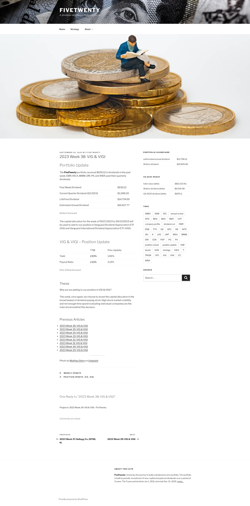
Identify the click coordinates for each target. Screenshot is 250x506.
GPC (169, 229)
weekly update (72, 373)
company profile (152, 224)
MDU (175, 234)
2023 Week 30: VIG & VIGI (74, 346)
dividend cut (169, 224)
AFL (165, 213)
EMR (181, 224)
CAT (180, 219)
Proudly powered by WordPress (73, 499)
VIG (86, 377)
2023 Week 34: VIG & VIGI (74, 332)
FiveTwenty (80, 10)
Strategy (74, 29)
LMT (167, 234)
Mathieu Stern (77, 360)
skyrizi (148, 250)
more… (180, 481)
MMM (184, 234)
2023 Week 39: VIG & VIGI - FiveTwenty (87, 407)
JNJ (146, 234)
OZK (154, 239)
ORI (147, 239)
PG (169, 239)
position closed (152, 245)
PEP (162, 239)
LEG (159, 234)
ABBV (148, 213)
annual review (177, 213)
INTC (184, 229)
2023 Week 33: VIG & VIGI (74, 336)
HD (176, 229)
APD (147, 219)
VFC (157, 255)
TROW (148, 255)
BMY (171, 219)
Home (62, 29)
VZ (179, 255)
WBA (147, 260)
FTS (155, 229)
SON (157, 250)
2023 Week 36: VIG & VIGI (74, 325)
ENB (147, 229)
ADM (157, 213)
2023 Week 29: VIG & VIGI (74, 350)
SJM (182, 245)
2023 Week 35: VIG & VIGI (74, 329)
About (88, 29)
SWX (176, 250)
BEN (155, 219)
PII (176, 239)
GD (162, 229)
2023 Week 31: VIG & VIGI (73, 343)
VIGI (92, 377)
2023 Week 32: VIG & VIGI (74, 339)
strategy (166, 250)
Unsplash (93, 360)
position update (73, 377)
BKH (163, 219)
